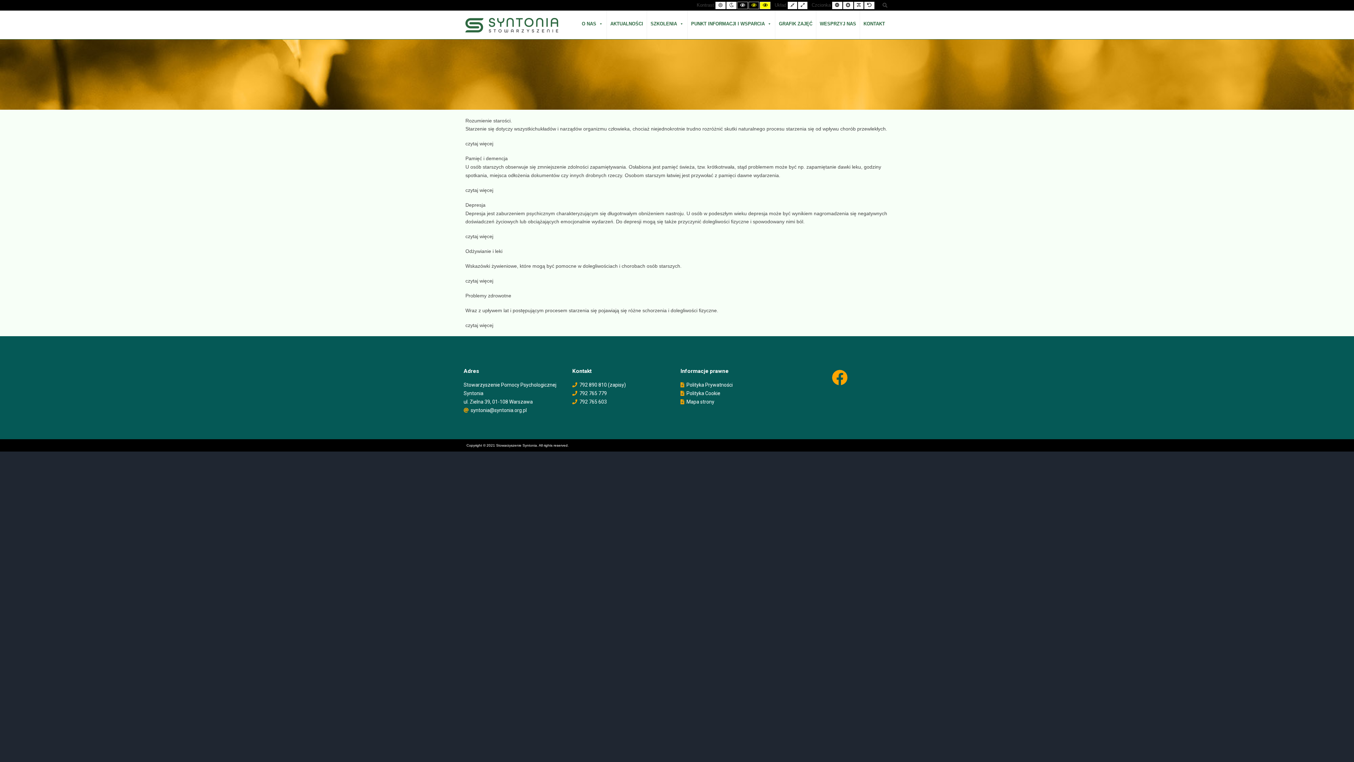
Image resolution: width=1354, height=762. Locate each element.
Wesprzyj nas (838, 23)
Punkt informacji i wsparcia (728, 23)
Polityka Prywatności (710, 385)
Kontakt (874, 23)
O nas (589, 23)
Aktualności (626, 23)
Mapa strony (700, 402)
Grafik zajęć (795, 23)
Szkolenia (664, 23)
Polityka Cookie (703, 393)
